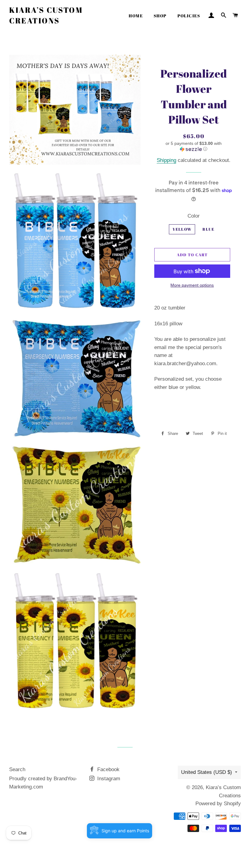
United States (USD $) (206, 772)
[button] (193, 146)
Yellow (182, 229)
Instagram (108, 778)
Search (17, 769)
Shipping (166, 160)
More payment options (192, 285)
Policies (188, 16)
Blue (208, 229)
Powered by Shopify (218, 803)
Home (136, 16)
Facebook (108, 769)
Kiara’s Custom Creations (46, 15)
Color (194, 216)
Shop (160, 16)
